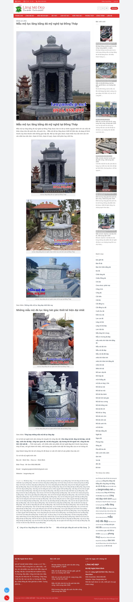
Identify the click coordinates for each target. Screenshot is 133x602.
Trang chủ (19, 15)
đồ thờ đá (108, 546)
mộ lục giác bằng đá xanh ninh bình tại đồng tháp (46, 508)
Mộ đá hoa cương (102, 401)
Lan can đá (99, 318)
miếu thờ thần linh (102, 357)
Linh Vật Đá (64, 15)
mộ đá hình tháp (105, 527)
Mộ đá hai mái (100, 390)
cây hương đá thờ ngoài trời (69, 441)
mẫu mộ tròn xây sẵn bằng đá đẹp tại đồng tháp (53, 500)
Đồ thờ (54, 15)
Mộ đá (22, 572)
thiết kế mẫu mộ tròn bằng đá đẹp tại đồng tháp (61, 516)
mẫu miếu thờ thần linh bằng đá (105, 342)
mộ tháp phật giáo (109, 524)
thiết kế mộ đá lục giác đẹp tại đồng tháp (43, 518)
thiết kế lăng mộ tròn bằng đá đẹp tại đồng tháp (33, 516)
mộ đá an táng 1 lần (102, 383)
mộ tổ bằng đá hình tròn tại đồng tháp (77, 512)
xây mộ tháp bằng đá (111, 543)
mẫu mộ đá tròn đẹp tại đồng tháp (42, 506)
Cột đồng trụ (100, 304)
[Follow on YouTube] (106, 8)
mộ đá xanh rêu (104, 533)
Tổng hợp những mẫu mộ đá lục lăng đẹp (39, 434)
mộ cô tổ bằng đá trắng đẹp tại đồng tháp (65, 506)
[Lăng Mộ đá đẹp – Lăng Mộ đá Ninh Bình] (46, 8)
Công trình (100, 15)
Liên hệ (116, 1)
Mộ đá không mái (101, 405)
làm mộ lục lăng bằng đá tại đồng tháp (56, 484)
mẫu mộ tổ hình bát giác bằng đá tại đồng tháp (61, 494)
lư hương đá (113, 501)
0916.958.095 (101, 577)
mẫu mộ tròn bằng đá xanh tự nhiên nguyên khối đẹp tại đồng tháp (68, 498)
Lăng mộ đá (29, 15)
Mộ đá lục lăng (21, 21)
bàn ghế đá (99, 260)
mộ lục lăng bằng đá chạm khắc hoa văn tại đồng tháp (35, 510)
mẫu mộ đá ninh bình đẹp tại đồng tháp (64, 504)
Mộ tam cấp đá (101, 372)
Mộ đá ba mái (100, 387)
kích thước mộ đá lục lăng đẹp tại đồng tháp (32, 484)
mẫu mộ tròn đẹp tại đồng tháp (36, 502)
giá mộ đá (108, 486)
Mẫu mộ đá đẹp (42, 15)
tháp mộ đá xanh (111, 537)
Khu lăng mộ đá (67, 439)
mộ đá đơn (99, 427)
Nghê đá (98, 434)
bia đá (98, 271)
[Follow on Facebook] (99, 8)
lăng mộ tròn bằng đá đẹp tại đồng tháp (71, 486)
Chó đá (98, 282)
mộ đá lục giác (43, 514)
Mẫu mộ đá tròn (101, 346)
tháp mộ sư (103, 537)
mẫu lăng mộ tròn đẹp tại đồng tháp (43, 490)
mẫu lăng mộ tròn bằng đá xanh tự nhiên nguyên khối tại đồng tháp (52, 488)
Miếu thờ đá (100, 368)
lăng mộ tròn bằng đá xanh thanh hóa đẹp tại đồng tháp (43, 486)
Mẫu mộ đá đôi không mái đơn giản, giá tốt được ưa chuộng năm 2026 (66, 572)
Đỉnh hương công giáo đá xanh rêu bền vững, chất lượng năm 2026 (67, 590)
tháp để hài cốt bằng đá (101, 540)
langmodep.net (105, 489)
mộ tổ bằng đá (100, 379)
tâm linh (98, 456)
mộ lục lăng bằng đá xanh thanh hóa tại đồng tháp (51, 512)
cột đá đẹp (101, 486)
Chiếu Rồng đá (101, 278)
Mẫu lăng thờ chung (102, 333)
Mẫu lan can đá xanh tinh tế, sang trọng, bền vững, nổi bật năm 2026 (67, 578)
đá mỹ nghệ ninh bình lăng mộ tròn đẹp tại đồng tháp (72, 520)
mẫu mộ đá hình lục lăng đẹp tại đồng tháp (58, 502)
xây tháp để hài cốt (100, 546)
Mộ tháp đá (99, 376)
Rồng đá (98, 445)
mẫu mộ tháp (110, 511)
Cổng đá (98, 293)
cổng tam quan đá (38, 441)
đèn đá (98, 464)
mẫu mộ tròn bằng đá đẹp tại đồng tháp (27, 500)
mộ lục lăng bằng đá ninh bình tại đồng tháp (64, 510)
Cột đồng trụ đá (101, 307)
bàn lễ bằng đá (99, 478)
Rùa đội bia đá (100, 449)
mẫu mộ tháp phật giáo (110, 513)
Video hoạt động (106, 1)
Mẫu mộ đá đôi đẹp (102, 354)
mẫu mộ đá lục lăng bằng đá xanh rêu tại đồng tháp (37, 504)
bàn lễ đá (106, 478)
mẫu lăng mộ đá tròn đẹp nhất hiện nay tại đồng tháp (69, 490)
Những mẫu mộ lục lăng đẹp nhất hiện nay (38, 305)
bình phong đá (113, 478)
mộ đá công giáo (52, 441)
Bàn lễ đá (99, 263)
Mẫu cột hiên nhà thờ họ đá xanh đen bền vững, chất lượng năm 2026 (66, 584)
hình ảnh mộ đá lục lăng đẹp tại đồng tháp (45, 482)
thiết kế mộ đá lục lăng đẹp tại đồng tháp (67, 518)
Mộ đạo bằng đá (101, 431)
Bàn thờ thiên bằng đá (103, 267)
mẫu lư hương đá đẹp (101, 511)
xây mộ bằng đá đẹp (101, 543)
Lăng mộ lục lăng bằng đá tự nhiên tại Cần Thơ (35, 527)
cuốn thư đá (99, 481)
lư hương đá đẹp (100, 505)
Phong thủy (89, 15)
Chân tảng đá (100, 274)
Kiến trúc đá (77, 15)
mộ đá (99, 527)
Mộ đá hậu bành (101, 394)
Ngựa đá (99, 438)
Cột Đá (98, 300)
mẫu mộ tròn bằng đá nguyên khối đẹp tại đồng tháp (72, 496)
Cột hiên (98, 296)
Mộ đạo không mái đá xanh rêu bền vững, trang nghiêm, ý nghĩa (66, 566)
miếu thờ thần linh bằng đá (105, 361)
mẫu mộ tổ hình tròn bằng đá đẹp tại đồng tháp (43, 496)
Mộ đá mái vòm (101, 416)
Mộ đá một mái (101, 420)
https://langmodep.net (99, 579)
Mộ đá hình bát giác (102, 398)
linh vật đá (23, 444)
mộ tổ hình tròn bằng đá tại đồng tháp (27, 514)
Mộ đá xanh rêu (101, 423)
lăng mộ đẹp (106, 495)
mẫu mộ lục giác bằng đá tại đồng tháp (36, 494)
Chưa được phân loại (103, 285)
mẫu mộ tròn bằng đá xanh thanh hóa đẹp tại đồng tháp (32, 498)
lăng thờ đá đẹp (106, 501)
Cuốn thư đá (100, 311)
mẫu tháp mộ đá (112, 521)
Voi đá (98, 460)
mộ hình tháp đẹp (99, 524)
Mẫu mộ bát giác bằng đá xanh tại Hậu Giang (71, 527)
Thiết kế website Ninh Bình (102, 599)
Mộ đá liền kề (100, 409)
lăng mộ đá (108, 492)
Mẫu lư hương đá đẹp (103, 337)
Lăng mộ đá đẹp (101, 326)
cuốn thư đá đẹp (26, 441)
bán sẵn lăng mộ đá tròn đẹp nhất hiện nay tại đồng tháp (54, 480)
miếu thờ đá (100, 365)
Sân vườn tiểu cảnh (102, 453)
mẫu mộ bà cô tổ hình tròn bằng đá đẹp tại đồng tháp (51, 492)
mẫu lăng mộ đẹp (111, 508)
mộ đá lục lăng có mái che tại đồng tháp (59, 514)
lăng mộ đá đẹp (79, 439)
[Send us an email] (102, 8)
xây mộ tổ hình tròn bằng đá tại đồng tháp (44, 520)
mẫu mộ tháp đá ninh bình (101, 517)
